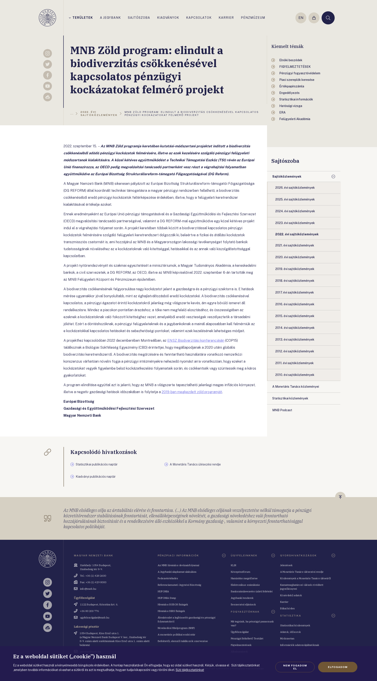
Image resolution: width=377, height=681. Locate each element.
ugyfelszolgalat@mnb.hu (94, 617)
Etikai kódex (287, 608)
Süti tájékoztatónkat (190, 670)
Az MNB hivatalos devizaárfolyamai (178, 565)
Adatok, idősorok (290, 631)
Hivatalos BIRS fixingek (171, 611)
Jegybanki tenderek (242, 597)
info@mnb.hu (88, 588)
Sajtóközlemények (286, 176)
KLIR (233, 565)
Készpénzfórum (240, 571)
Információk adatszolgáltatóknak (299, 645)
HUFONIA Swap (167, 597)
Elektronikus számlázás (245, 584)
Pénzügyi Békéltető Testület (247, 638)
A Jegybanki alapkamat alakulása (177, 571)
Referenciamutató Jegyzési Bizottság (179, 584)
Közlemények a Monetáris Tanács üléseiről (305, 578)
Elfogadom (338, 667)
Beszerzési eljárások (243, 604)
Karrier (284, 601)
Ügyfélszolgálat (240, 631)
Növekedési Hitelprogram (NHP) (176, 628)
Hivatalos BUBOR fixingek (173, 604)
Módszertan (287, 638)
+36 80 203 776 (89, 611)
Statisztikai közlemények (295, 625)
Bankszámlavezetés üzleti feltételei (251, 591)
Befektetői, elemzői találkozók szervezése (183, 641)
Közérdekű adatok (291, 595)
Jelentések (286, 565)
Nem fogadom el (295, 667)
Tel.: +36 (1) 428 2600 (93, 575)
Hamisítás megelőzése (244, 578)
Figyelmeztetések (241, 645)
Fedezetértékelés (168, 578)
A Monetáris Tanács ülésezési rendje (302, 571)
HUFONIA (163, 591)
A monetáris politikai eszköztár (176, 634)
